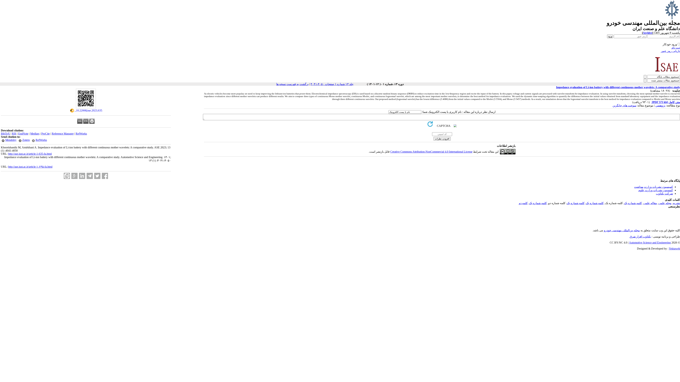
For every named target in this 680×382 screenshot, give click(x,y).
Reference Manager (63, 133)
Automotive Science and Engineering (650, 242)
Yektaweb (674, 248)
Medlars (34, 133)
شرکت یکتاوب (664, 193)
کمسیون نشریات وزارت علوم (655, 190)
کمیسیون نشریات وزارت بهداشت (653, 186)
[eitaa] (67, 176)
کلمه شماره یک (633, 203)
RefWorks (81, 133)
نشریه (676, 203)
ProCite (45, 133)
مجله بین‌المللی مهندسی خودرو (622, 230)
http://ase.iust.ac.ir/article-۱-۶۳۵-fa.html (30, 166)
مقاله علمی (650, 203)
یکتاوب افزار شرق (640, 236)
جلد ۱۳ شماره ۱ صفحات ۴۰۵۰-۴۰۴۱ (332, 84)
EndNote (23, 133)
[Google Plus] (74, 176)
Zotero (26, 139)
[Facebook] (105, 176)
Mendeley (10, 139)
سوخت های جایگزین (624, 105)
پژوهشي (660, 105)
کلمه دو (523, 203)
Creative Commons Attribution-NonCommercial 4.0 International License (431, 151)
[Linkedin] (82, 176)
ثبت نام (676, 47)
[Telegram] (90, 176)
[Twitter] (97, 176)
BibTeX (5, 133)
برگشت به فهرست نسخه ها (292, 84)
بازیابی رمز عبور (670, 51)
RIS (14, 133)
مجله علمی (665, 203)
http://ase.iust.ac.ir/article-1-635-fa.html (30, 153)
